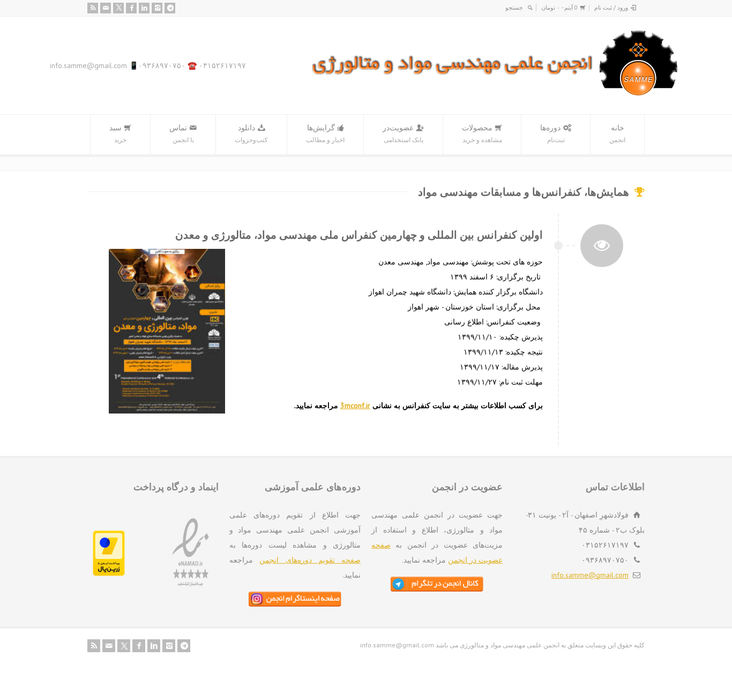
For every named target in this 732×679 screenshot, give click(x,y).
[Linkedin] (144, 8)
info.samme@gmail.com (590, 575)
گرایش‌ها (325, 133)
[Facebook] (131, 8)
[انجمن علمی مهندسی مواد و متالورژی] (495, 93)
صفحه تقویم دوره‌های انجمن (310, 560)
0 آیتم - (559, 7)
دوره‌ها (552, 133)
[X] (118, 8)
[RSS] (92, 8)
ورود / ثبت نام (611, 7)
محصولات (482, 133)
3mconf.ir (355, 405)
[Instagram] (157, 8)
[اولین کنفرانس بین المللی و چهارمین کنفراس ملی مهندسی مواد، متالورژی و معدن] (601, 244)
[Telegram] (170, 8)
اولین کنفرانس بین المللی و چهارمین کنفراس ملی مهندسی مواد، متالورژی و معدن (359, 235)
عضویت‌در (403, 133)
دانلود (251, 133)
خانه (617, 133)
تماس (181, 133)
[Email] (105, 8)
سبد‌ (117, 133)
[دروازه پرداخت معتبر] (109, 573)
